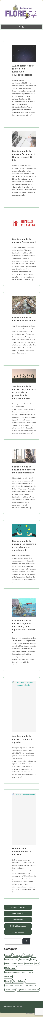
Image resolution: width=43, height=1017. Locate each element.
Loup (37, 964)
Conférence (24, 959)
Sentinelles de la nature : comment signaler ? (22, 739)
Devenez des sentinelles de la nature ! (21, 851)
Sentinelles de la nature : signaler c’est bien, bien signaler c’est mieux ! (23, 626)
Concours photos (11, 959)
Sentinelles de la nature (14, 985)
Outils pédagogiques (18, 926)
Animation (28, 955)
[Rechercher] (26, 941)
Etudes (7, 964)
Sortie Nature (31, 985)
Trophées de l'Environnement (28, 990)
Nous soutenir (18, 920)
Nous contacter (18, 913)
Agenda (8, 955)
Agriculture (17, 955)
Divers (33, 959)
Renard (8, 981)
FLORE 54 (20, 1007)
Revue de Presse (19, 981)
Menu (21, 27)
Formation (29, 964)
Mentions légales (32, 1013)
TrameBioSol (10, 990)
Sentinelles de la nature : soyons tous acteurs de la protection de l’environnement (24, 392)
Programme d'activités (18, 907)
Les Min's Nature (18, 932)
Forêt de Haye (17, 964)
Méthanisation (10, 968)
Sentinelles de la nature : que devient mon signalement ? (23, 470)
